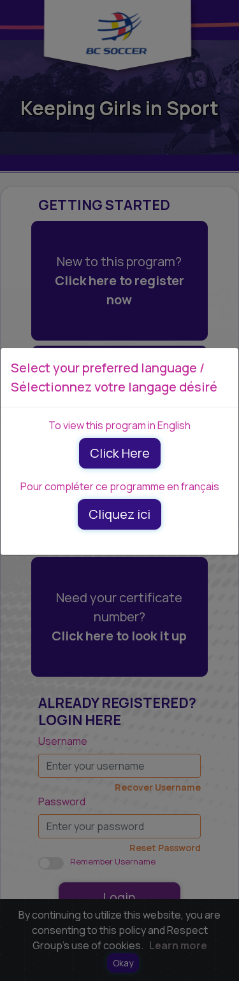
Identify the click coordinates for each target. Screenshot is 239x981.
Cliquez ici (119, 514)
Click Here (120, 453)
